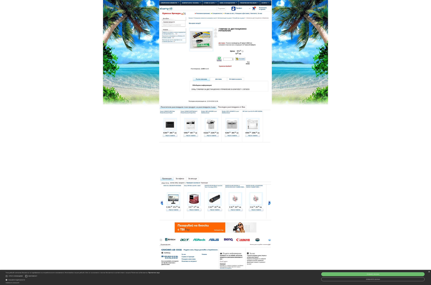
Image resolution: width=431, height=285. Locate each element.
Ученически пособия (248, 3)
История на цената (235, 79)
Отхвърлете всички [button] (373, 279)
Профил (239, 8)
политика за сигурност (226, 268)
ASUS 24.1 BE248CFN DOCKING (172, 185)
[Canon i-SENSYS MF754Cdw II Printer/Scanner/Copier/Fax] (190, 129)
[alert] (215, 277)
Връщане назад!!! (195, 23)
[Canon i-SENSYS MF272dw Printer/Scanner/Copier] (170, 129)
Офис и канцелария (227, 3)
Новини (204, 254)
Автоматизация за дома (224, 18)
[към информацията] (170, 136)
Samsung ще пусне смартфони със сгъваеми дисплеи (172, 40)
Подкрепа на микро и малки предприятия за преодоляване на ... (174, 33)
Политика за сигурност (189, 261)
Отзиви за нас (229, 13)
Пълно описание (201, 79)
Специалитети (217, 13)
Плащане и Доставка (242, 13)
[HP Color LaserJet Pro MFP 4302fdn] (252, 129)
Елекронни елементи (169, 3)
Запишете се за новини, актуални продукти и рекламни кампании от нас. (231, 257)
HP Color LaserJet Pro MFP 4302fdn (252, 111)
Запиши (222, 264)
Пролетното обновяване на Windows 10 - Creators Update (173, 36)
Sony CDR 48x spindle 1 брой (192, 185)
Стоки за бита (209, 3)
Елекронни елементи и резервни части (205, 18)
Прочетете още (154, 273)
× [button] (429, 272)
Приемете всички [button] (373, 274)
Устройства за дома (238, 18)
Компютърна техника (190, 3)
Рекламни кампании (203, 13)
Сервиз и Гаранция (188, 257)
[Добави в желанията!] (215, 32)
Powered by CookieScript (12, 283)
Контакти (253, 13)
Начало (191, 18)
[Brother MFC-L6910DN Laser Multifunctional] (211, 129)
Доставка (218, 79)
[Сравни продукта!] (215, 29)
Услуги (264, 3)
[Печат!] (215, 36)
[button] (83, 280)
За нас (260, 13)
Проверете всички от (197, 183)
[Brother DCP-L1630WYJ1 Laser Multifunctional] (231, 129)
